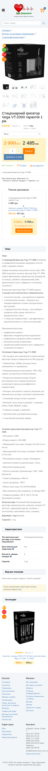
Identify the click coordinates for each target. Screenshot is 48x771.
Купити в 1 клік (14, 157)
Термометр (6, 688)
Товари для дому (9, 711)
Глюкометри (7, 700)
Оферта (29, 688)
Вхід (20, 589)
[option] (24, 216)
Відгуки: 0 (16, 126)
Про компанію (32, 682)
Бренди (29, 702)
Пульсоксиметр (8, 691)
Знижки (29, 705)
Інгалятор (6, 685)
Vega (31, 126)
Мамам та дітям (8, 697)
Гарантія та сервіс (33, 708)
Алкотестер (6, 719)
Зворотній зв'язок (33, 754)
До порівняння (38, 166)
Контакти (29, 710)
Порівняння (7, 734)
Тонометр (6, 682)
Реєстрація (6, 731)
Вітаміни (5, 708)
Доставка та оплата (34, 685)
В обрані (23, 165)
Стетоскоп (6, 694)
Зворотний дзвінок (9, 737)
